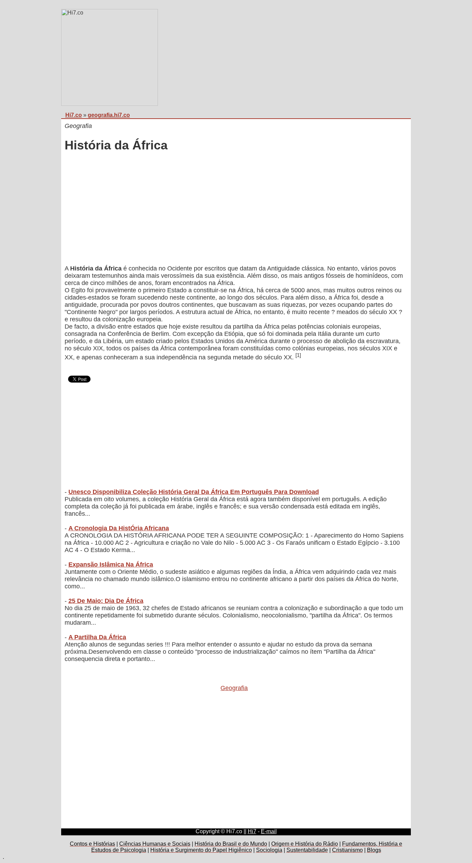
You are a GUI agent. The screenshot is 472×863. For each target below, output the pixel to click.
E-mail (269, 831)
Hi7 (252, 831)
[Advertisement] (234, 209)
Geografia (234, 688)
